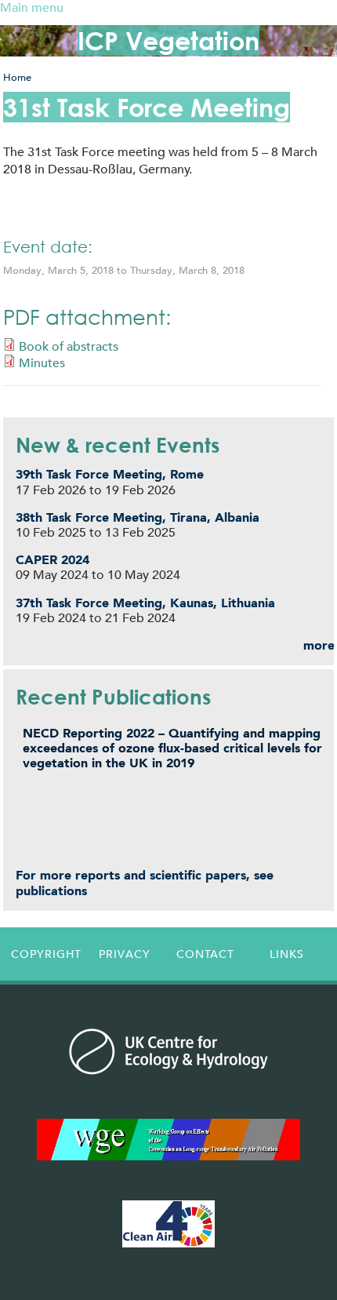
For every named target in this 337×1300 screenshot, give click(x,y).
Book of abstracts (68, 346)
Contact (205, 954)
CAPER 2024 (52, 559)
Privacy (124, 954)
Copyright (46, 954)
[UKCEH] (168, 1051)
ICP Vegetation (168, 40)
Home (17, 77)
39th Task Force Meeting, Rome (110, 474)
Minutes (42, 363)
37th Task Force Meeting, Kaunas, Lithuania (145, 602)
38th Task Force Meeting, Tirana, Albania (137, 517)
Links (287, 954)
